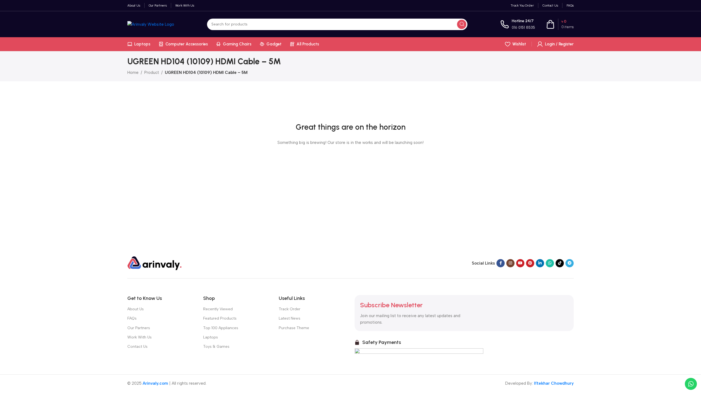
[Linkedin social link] (540, 263)
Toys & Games (216, 346)
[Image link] (154, 262)
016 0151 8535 (523, 27)
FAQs (132, 318)
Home (133, 72)
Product (151, 72)
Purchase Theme (294, 328)
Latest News (289, 318)
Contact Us (137, 346)
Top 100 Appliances (220, 328)
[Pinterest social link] (530, 263)
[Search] (461, 24)
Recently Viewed (218, 309)
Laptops (210, 337)
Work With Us (139, 337)
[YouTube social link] (520, 263)
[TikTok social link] (560, 263)
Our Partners (138, 328)
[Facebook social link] (500, 263)
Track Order (289, 309)
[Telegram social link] (569, 263)
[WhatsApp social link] (550, 263)
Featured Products (220, 318)
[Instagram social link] (510, 263)
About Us (135, 309)
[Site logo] (150, 23)
